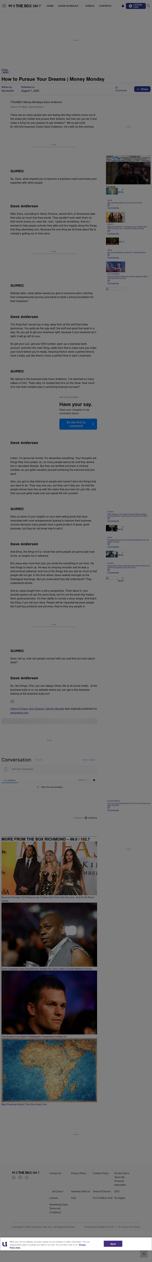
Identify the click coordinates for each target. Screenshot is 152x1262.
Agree (113, 1243)
